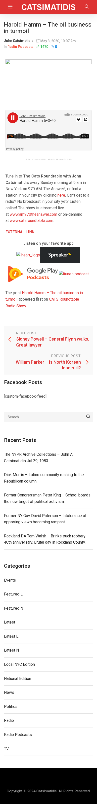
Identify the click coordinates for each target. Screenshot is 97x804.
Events (10, 580)
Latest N (11, 650)
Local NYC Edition (19, 664)
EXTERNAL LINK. (20, 232)
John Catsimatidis (19, 41)
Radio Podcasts (20, 47)
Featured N (13, 608)
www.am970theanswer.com (33, 214)
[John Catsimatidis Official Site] (49, 7)
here (61, 195)
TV (6, 748)
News (9, 692)
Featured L (13, 594)
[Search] (88, 417)
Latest (9, 622)
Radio (9, 720)
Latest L (11, 636)
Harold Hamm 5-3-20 (60, 159)
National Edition (17, 678)
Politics (10, 706)
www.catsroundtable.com (31, 220)
